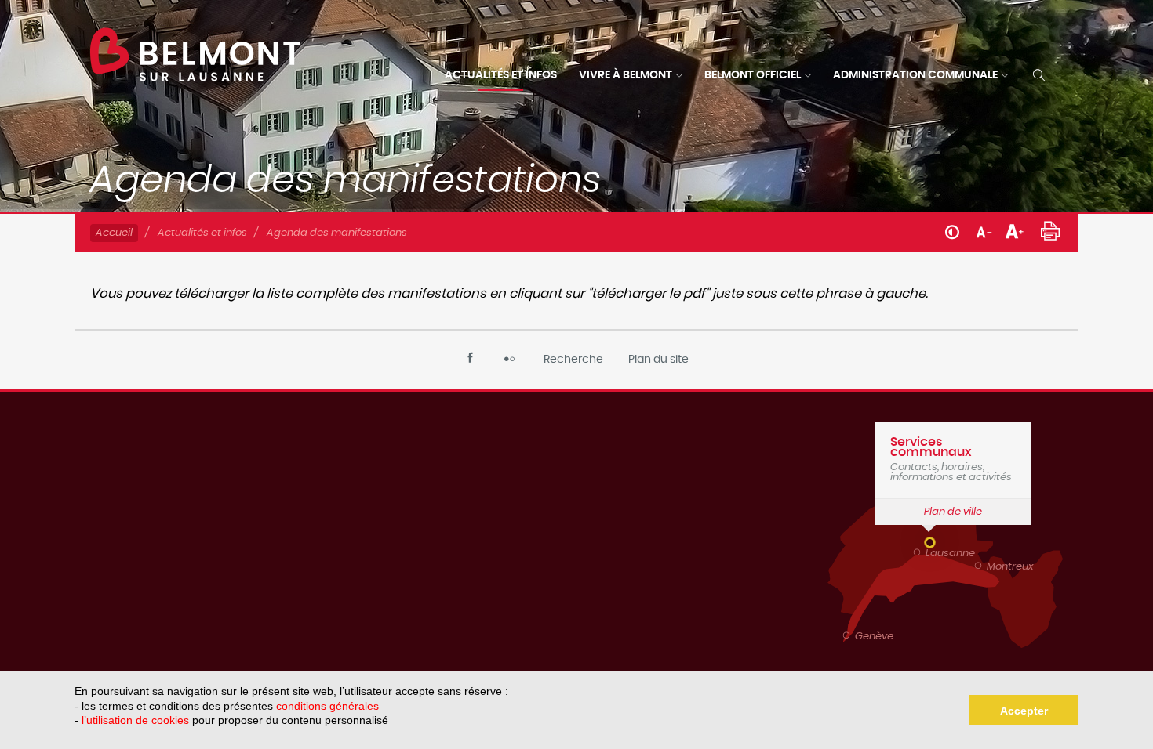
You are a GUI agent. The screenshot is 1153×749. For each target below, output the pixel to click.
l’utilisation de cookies (135, 720)
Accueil (114, 233)
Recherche (573, 359)
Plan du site (658, 359)
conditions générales (327, 706)
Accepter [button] (1024, 710)
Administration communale (915, 75)
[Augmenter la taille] (1014, 230)
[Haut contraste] (952, 230)
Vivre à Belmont (625, 75)
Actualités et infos (501, 75)
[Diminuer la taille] (984, 230)
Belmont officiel (752, 75)
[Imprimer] (1050, 228)
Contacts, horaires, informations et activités (951, 459)
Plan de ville (953, 512)
